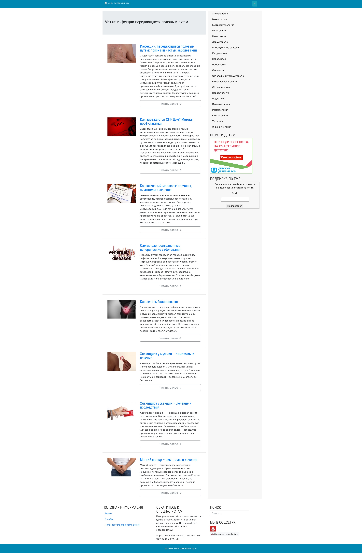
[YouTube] (213, 528)
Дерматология (220, 41)
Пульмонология (221, 104)
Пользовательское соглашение (122, 524)
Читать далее (170, 103)
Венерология (219, 19)
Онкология (218, 70)
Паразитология (220, 92)
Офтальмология (221, 87)
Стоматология (220, 115)
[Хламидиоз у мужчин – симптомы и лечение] (121, 361)
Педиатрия (218, 98)
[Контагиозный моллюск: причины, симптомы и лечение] (121, 193)
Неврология (219, 58)
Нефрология (219, 64)
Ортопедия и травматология (228, 75)
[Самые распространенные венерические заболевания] (121, 252)
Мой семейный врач (118, 3)
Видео (108, 513)
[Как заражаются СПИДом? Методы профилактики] (121, 126)
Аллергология (220, 13)
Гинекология (219, 36)
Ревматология (220, 109)
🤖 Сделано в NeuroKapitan (224, 534)
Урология (217, 121)
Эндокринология (221, 126)
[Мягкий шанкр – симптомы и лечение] (121, 466)
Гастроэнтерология (223, 24)
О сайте (109, 519)
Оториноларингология (225, 81)
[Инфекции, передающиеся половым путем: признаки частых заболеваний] (121, 53)
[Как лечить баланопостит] (121, 308)
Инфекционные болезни (225, 47)
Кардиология (219, 53)
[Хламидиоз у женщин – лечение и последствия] (121, 410)
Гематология (219, 30)
